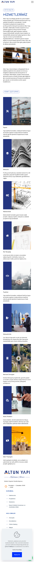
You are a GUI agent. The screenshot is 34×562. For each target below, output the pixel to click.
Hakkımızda (12, 495)
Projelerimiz (12, 498)
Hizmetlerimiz (12, 521)
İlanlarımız (12, 502)
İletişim (11, 527)
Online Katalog (13, 524)
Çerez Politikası (9, 546)
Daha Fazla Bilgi (17, 550)
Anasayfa (11, 517)
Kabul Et (17, 555)
